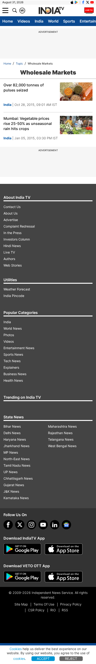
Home (7, 21)
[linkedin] (54, 524)
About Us (10, 213)
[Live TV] (89, 10)
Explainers (11, 367)
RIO (53, 610)
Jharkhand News (16, 446)
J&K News (11, 491)
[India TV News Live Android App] (22, 549)
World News (12, 328)
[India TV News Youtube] (92, 2)
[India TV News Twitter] (87, 2)
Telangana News (60, 439)
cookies (19, 659)
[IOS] (72, 2)
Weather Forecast (16, 289)
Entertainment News (18, 348)
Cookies (16, 649)
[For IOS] (63, 576)
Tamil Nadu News (16, 465)
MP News (10, 452)
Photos (8, 335)
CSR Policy (36, 610)
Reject (71, 659)
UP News (10, 472)
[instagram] (31, 524)
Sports (69, 21)
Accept (43, 659)
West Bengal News (62, 446)
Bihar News (12, 426)
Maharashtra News (62, 426)
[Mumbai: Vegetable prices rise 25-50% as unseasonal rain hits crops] (76, 125)
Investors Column (16, 239)
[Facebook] (8, 524)
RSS (65, 610)
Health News (13, 380)
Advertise (10, 220)
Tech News (12, 361)
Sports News (13, 354)
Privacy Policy (71, 604)
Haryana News (14, 439)
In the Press (12, 233)
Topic (19, 63)
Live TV (9, 252)
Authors (9, 259)
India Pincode (13, 296)
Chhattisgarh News (18, 478)
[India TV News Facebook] (83, 2)
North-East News (16, 459)
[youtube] (43, 524)
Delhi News (12, 433)
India (39, 21)
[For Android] (22, 576)
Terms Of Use (44, 604)
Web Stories (12, 265)
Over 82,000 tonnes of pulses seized (23, 87)
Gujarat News (13, 485)
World (53, 21)
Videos (23, 21)
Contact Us (12, 207)
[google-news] (66, 524)
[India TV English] (51, 10)
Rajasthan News (60, 433)
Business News (14, 374)
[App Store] (63, 549)
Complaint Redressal (19, 226)
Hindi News (12, 246)
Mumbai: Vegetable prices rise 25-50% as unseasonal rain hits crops (27, 123)
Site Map (21, 604)
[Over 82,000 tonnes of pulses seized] (76, 91)
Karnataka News (16, 498)
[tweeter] (19, 524)
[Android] (76, 2)
